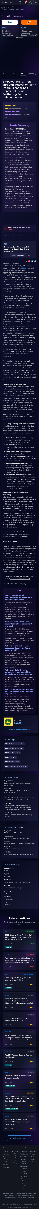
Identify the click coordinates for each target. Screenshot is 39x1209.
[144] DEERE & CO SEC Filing (14, 833)
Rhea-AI (6, 1164)
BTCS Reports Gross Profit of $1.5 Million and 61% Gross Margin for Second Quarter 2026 (18, 937)
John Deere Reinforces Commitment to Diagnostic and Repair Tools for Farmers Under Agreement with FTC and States (17, 807)
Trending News (11, 16)
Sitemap (6, 1167)
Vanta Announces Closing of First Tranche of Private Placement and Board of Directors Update (19, 1098)
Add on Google (18, 255)
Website (7, 891)
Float (6, 874)
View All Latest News (18, 1138)
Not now (31, 255)
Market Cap (9, 868)
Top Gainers (24, 1154)
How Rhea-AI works (22, 235)
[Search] (30, 2)
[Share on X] (25, 261)
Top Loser (30, 954)
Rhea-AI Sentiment (12, 111)
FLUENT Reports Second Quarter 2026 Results (18, 1056)
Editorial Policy (6, 1158)
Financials (15, 74)
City (5, 902)
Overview (6, 74)
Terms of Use (15, 1152)
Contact (6, 1154)
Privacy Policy (15, 1162)
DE (23, 268)
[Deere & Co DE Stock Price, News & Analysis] (8, 722)
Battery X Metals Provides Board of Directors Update (19, 1077)
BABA (19, 28)
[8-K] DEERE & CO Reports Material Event (18, 838)
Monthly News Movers (24, 1161)
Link (5, 893)
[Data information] (19, 865)
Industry (7, 880)
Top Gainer (30, 931)
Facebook (33, 1154)
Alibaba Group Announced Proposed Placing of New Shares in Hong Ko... (24, 35)
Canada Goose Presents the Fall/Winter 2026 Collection (16, 1019)
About (6, 1151)
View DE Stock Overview (19, 730)
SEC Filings (32, 74)
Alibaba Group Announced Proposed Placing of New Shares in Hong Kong (19, 1121)
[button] (20, 2)
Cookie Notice (15, 1157)
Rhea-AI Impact (11, 105)
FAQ (5, 1161)
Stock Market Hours (24, 1186)
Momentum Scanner (24, 1167)
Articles (24, 1151)
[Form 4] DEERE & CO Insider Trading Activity (19, 843)
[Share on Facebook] (31, 261)
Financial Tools (24, 1180)
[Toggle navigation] (35, 2)
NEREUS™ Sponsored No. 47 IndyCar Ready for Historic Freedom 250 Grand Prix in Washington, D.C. (19, 1001)
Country (7, 897)
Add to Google (33, 1160)
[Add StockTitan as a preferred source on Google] (34, 261)
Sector (7, 885)
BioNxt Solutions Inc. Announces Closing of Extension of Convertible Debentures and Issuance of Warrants (19, 1037)
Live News (24, 1176)
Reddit (33, 1157)
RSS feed (33, 1151)
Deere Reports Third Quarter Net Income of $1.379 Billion (18, 979)
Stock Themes (24, 1172)
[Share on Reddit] (28, 261)
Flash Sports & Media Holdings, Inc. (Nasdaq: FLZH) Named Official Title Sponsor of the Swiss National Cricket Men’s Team (19, 960)
